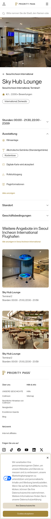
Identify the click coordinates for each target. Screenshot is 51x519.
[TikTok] (11, 450)
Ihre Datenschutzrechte (25, 506)
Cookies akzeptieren (25, 514)
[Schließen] (47, 458)
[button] (24, 63)
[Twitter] (41, 450)
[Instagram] (4, 450)
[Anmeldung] (4, 4)
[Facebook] (19, 450)
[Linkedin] (34, 450)
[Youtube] (26, 450)
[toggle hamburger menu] (47, 4)
